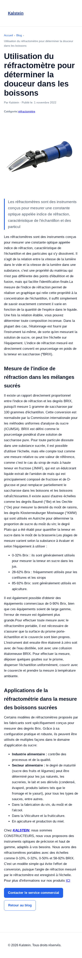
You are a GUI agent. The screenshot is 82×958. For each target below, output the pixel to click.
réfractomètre (26, 111)
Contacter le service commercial (33, 893)
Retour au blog (20, 905)
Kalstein (15, 13)
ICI (68, 880)
